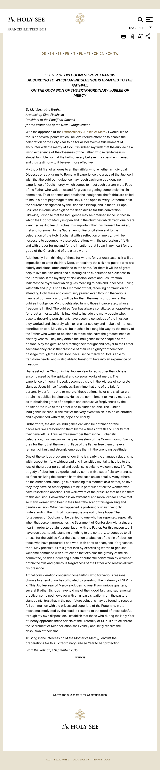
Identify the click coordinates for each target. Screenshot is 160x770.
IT (74, 53)
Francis (15, 29)
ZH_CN (99, 53)
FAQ (48, 759)
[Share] (148, 36)
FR (67, 53)
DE (44, 53)
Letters (31, 29)
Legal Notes (61, 759)
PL (81, 53)
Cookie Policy (81, 759)
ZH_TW (113, 53)
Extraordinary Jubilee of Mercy (84, 132)
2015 (43, 29)
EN (52, 53)
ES (59, 53)
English (138, 29)
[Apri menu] (149, 19)
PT (88, 53)
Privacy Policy (101, 759)
